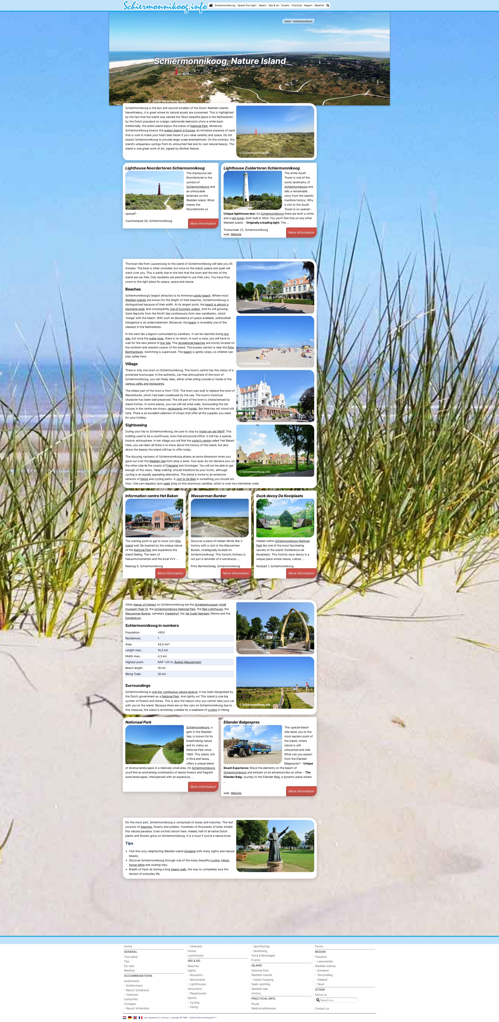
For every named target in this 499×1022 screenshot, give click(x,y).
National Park (199, 126)
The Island (131, 956)
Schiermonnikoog (225, 5)
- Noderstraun (133, 985)
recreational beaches (191, 343)
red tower (238, 218)
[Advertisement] (347, 170)
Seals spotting (260, 984)
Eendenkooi (133, 618)
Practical (297, 5)
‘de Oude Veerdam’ (197, 613)
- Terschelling (324, 975)
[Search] (328, 5)
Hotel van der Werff (211, 431)
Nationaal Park (138, 722)
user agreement (151, 1017)
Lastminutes (196, 955)
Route (255, 1003)
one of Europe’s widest (185, 309)
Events (285, 5)
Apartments (131, 981)
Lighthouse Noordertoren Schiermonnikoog (165, 168)
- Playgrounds (197, 993)
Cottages (130, 1003)
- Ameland (322, 970)
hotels (193, 408)
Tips (129, 843)
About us (321, 994)
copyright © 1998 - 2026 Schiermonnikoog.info (193, 1017)
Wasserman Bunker (208, 495)
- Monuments (196, 979)
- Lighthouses (197, 984)
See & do (274, 5)
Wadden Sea (157, 461)
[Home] (211, 5)
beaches (146, 826)
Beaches (193, 966)
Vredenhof (172, 613)
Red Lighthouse (212, 609)
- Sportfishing (260, 946)
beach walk (178, 869)
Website (236, 234)
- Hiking (193, 1007)
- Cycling (193, 1002)
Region (308, 5)
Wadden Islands (135, 300)
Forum (319, 946)
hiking (144, 479)
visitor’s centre (201, 440)
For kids (129, 966)
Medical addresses (263, 1008)
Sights (192, 970)
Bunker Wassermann (187, 662)
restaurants (175, 408)
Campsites (131, 999)
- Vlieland (321, 979)
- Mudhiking (259, 951)
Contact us (322, 1008)
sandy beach (202, 295)
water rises (156, 338)
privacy (164, 1017)
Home (128, 946)
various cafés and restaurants (144, 383)
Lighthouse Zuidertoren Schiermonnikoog (262, 168)
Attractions (195, 988)
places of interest (145, 604)
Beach (262, 5)
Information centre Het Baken (151, 495)
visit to (186, 479)
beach (192, 322)
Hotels (192, 951)
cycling (212, 709)
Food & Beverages (263, 955)
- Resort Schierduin (136, 990)
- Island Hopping (262, 979)
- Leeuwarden (324, 961)
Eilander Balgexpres (242, 722)
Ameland (190, 851)
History (256, 993)
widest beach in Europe (179, 130)
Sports (192, 997)
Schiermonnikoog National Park (175, 609)
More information (203, 223)
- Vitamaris (131, 994)
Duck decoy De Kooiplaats (279, 495)
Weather (319, 5)
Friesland (172, 465)
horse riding (137, 864)
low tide (165, 343)
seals (166, 483)
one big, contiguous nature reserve (174, 691)
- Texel (319, 984)
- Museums (195, 975)
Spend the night (247, 5)
